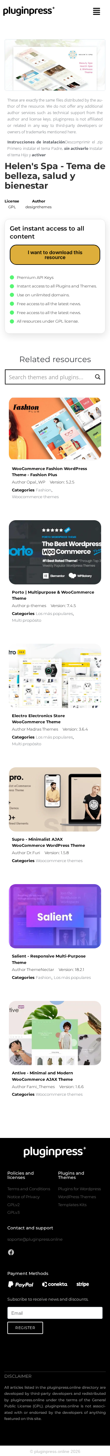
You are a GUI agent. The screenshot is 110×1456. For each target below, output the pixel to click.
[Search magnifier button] (98, 377)
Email (12, 1303)
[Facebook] (11, 1252)
